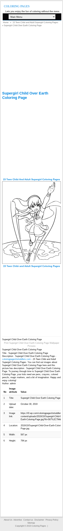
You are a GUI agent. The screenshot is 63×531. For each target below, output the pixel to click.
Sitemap (31, 523)
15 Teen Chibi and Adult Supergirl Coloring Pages (35, 22)
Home (6, 22)
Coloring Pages (17, 6)
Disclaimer (39, 520)
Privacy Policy (52, 520)
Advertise (17, 520)
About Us (8, 520)
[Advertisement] (31, 59)
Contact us (28, 520)
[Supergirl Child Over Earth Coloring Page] (31, 263)
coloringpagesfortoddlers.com (16, 359)
